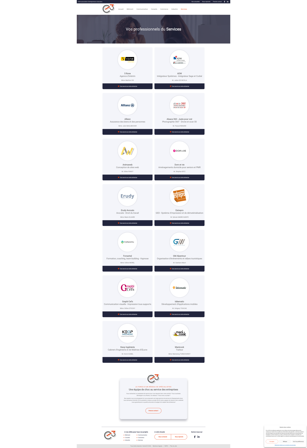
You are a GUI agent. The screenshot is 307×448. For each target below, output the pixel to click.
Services (184, 9)
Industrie (174, 9)
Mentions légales (157, 446)
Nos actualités (196, 1)
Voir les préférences (298, 441)
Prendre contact (217, 1)
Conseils (154, 9)
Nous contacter (163, 437)
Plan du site (173, 446)
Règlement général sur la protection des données (285, 445)
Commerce (164, 9)
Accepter (272, 441)
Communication (142, 9)
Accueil (121, 9)
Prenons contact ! (153, 410)
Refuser (285, 441)
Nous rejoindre (206, 1)
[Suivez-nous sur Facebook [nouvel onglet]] (224, 1)
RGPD (166, 446)
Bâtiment (130, 9)
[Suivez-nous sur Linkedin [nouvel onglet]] (227, 1)
